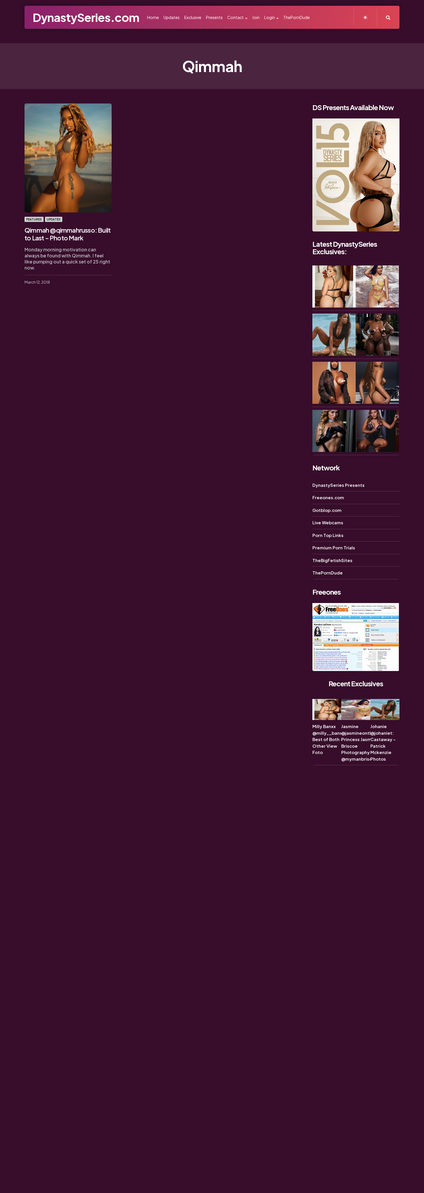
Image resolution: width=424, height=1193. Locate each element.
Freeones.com (328, 497)
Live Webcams (327, 522)
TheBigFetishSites (332, 560)
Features (34, 219)
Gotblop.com (327, 510)
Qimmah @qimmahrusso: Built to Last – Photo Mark (67, 234)
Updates (54, 219)
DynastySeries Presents (338, 485)
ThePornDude (327, 572)
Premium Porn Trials (333, 547)
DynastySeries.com (86, 17)
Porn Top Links (328, 535)
